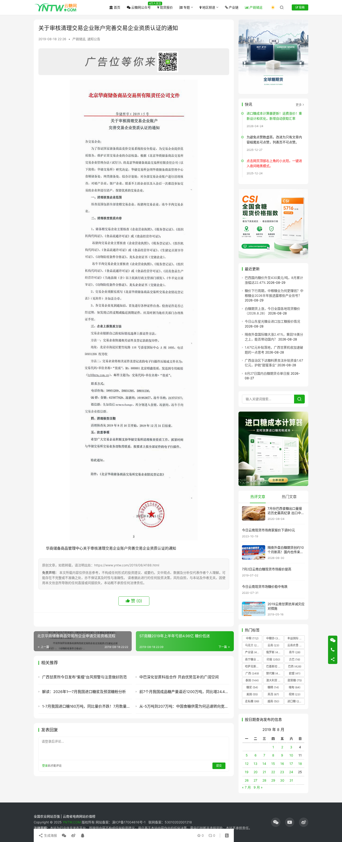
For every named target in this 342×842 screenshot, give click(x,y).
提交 (219, 765)
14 (264, 764)
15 (273, 764)
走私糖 (252, 701)
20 (256, 772)
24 (291, 772)
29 (273, 780)
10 (291, 755)
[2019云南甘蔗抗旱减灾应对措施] (253, 609)
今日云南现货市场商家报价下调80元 (268, 530)
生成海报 (50, 835)
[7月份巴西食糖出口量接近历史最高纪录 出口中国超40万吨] (253, 513)
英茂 (273, 694)
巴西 (294, 666)
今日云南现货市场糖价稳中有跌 (265, 586)
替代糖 (273, 673)
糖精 (273, 687)
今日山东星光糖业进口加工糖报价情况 (272, 321)
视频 (294, 694)
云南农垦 (295, 645)
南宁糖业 (253, 659)
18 (300, 764)
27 (255, 780)
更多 (299, 104)
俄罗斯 (273, 652)
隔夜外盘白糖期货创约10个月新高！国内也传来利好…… (286, 551)
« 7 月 (246, 787)
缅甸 (294, 687)
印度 (273, 659)
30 (282, 780)
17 (291, 764)
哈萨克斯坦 (253, 666)
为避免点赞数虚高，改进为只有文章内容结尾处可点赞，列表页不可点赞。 (274, 139)
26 (247, 780)
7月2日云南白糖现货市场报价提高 (266, 569)
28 (264, 780)
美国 (252, 694)
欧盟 (294, 673)
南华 (294, 652)
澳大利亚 (274, 680)
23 (282, 772)
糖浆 (252, 687)
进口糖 (295, 701)
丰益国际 (295, 638)
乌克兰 (252, 645)
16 (282, 764)
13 (255, 764)
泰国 (252, 680)
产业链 (233, 7)
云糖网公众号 (141, 7)
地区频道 (208, 7)
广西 (252, 673)
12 (246, 764)
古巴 (294, 659)
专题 (186, 7)
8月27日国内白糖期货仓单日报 (267, 373)
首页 (117, 7)
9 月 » (258, 787)
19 (246, 772)
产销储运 (255, 7)
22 (273, 772)
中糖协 (273, 638)
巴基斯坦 (274, 666)
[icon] (275, 822)
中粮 (252, 638)
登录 (45, 765)
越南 (273, 701)
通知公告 (93, 39)
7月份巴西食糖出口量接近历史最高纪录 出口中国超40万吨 (286, 512)
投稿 (301, 7)
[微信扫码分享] (64, 835)
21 (264, 772)
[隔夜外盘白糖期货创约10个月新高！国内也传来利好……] (253, 552)
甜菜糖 (295, 680)
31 (291, 780)
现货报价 (166, 7)
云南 (273, 645)
